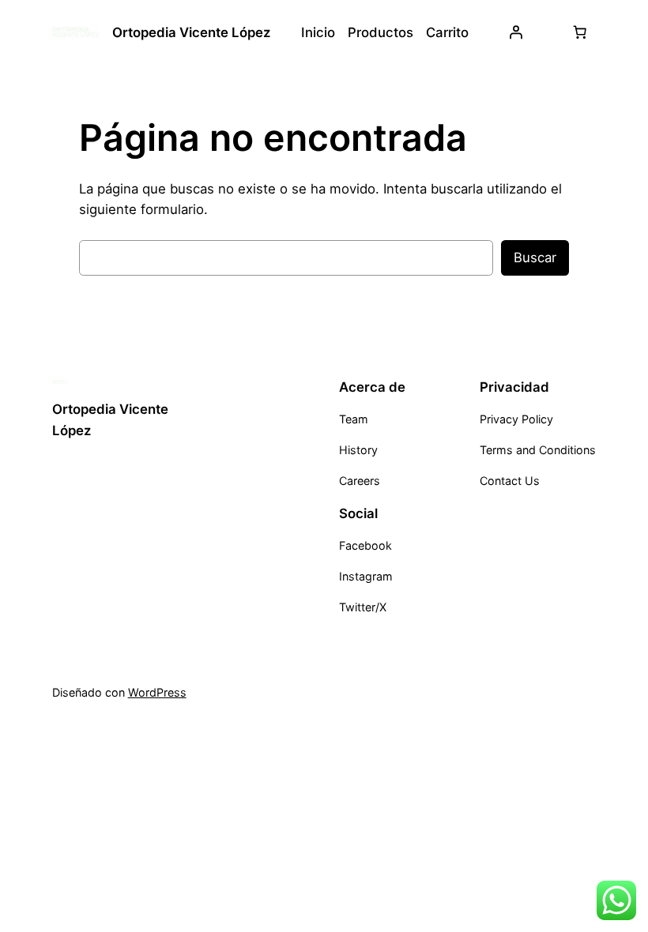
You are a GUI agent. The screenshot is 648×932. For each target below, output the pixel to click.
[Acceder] (516, 32)
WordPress (157, 692)
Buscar (535, 257)
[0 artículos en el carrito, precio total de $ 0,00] (579, 32)
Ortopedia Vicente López (191, 32)
